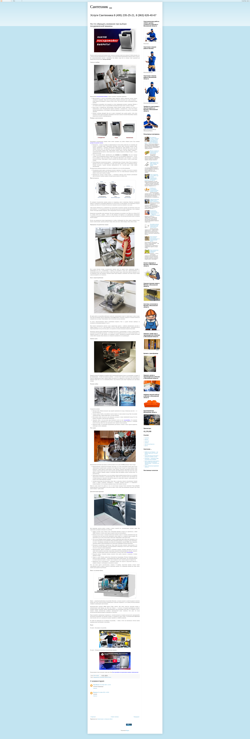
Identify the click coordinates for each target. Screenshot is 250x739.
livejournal (147, 441)
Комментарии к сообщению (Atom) (105, 719)
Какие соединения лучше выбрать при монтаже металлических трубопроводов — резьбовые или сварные (151, 177)
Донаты (146, 445)
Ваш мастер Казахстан (149, 444)
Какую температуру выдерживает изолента (154, 251)
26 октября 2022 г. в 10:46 (105, 684)
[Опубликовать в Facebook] (105, 675)
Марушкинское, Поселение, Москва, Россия (102, 677)
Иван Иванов (96, 684)
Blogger (127, 730)
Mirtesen (146, 439)
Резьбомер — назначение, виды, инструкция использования (152, 459)
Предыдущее (136, 716)
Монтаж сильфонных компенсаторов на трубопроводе (154, 152)
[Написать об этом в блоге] (103, 675)
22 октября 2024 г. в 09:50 (103, 692)
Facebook (147, 437)
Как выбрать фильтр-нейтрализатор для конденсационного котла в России (154, 226)
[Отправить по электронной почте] (102, 675)
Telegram (147, 442)
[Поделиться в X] (104, 675)
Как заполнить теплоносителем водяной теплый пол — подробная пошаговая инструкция (155, 213)
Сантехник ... (101, 7)
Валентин (95, 692)
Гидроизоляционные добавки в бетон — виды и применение (154, 200)
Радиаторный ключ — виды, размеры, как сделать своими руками (154, 164)
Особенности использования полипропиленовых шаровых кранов (154, 190)
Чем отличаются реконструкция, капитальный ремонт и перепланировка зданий (155, 238)
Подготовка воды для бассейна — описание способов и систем (152, 456)
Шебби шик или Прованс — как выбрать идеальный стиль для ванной (151, 453)
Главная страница (115, 716)
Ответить (95, 688)
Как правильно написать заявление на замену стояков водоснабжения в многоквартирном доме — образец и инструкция (152, 140)
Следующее (93, 716)
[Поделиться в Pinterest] (107, 675)
